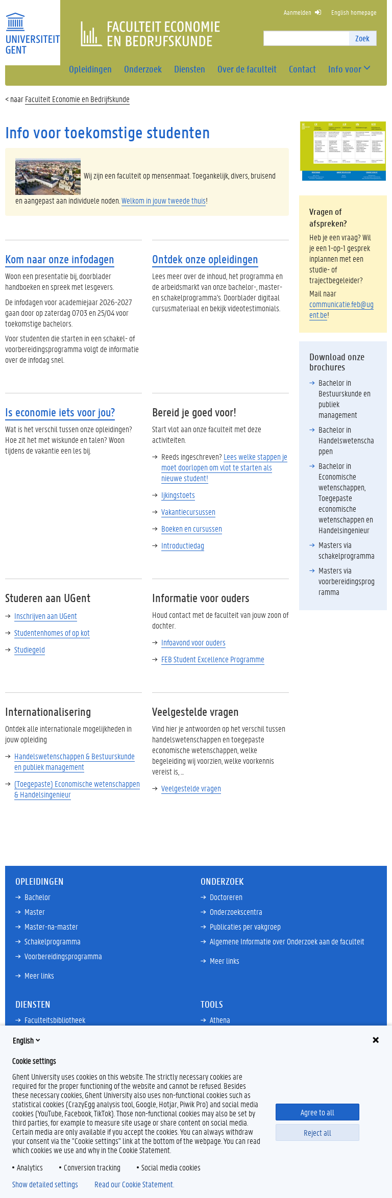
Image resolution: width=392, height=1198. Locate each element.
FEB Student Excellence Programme (212, 659)
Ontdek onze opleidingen (205, 259)
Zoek (362, 38)
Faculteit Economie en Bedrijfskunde (77, 98)
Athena (220, 1019)
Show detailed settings (45, 1184)
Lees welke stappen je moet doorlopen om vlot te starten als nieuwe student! (224, 467)
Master (34, 911)
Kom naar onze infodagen (59, 259)
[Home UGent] (32, 26)
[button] (345, 69)
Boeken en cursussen (191, 528)
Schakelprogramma (52, 941)
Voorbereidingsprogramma (63, 956)
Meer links (39, 975)
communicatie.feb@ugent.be (341, 309)
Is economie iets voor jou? (60, 412)
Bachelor (37, 896)
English (23, 1040)
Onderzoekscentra (236, 911)
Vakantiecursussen (188, 511)
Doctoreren (226, 896)
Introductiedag (182, 545)
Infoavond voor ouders (193, 642)
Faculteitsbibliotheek (54, 1019)
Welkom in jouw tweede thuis (163, 200)
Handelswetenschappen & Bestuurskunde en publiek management (74, 761)
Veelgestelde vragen (191, 788)
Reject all (317, 1132)
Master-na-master (51, 926)
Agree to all (317, 1112)
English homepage (354, 12)
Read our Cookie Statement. (134, 1184)
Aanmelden (297, 12)
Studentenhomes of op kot (52, 632)
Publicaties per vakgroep (245, 926)
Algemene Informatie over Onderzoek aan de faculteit (287, 941)
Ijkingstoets (178, 494)
